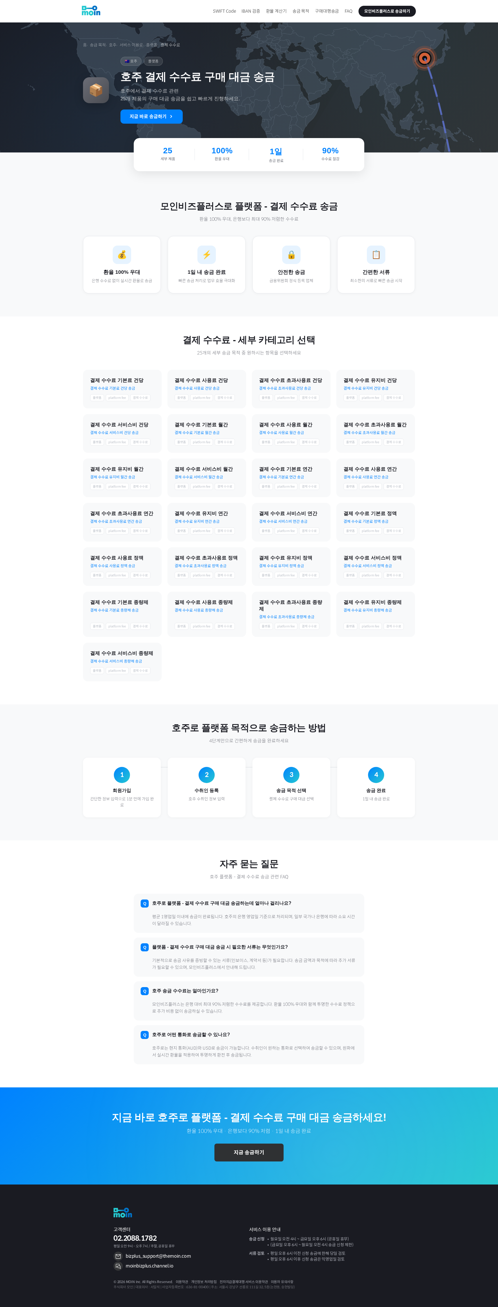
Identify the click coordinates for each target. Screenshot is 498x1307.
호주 (112, 45)
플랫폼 (151, 45)
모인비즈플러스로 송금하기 (387, 11)
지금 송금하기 (249, 1152)
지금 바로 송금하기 (148, 117)
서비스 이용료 (131, 45)
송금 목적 (98, 45)
